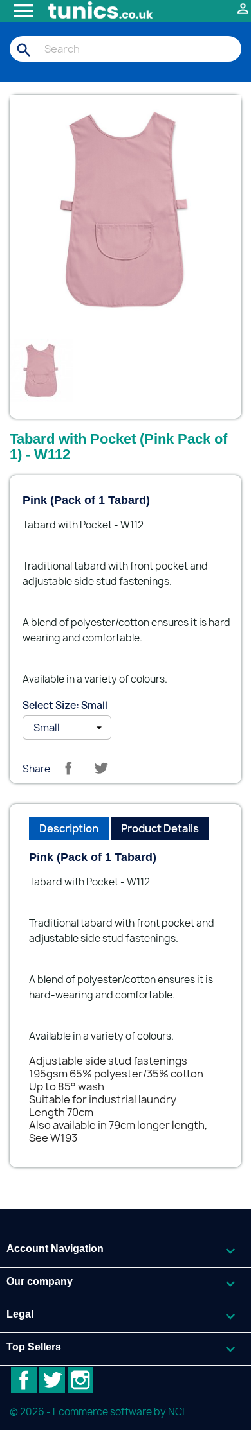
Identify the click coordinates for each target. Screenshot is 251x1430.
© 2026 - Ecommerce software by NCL (98, 1411)
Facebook (24, 1380)
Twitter (52, 1380)
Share (68, 768)
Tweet (101, 768)
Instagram (80, 1380)
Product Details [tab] (160, 828)
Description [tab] (68, 828)
